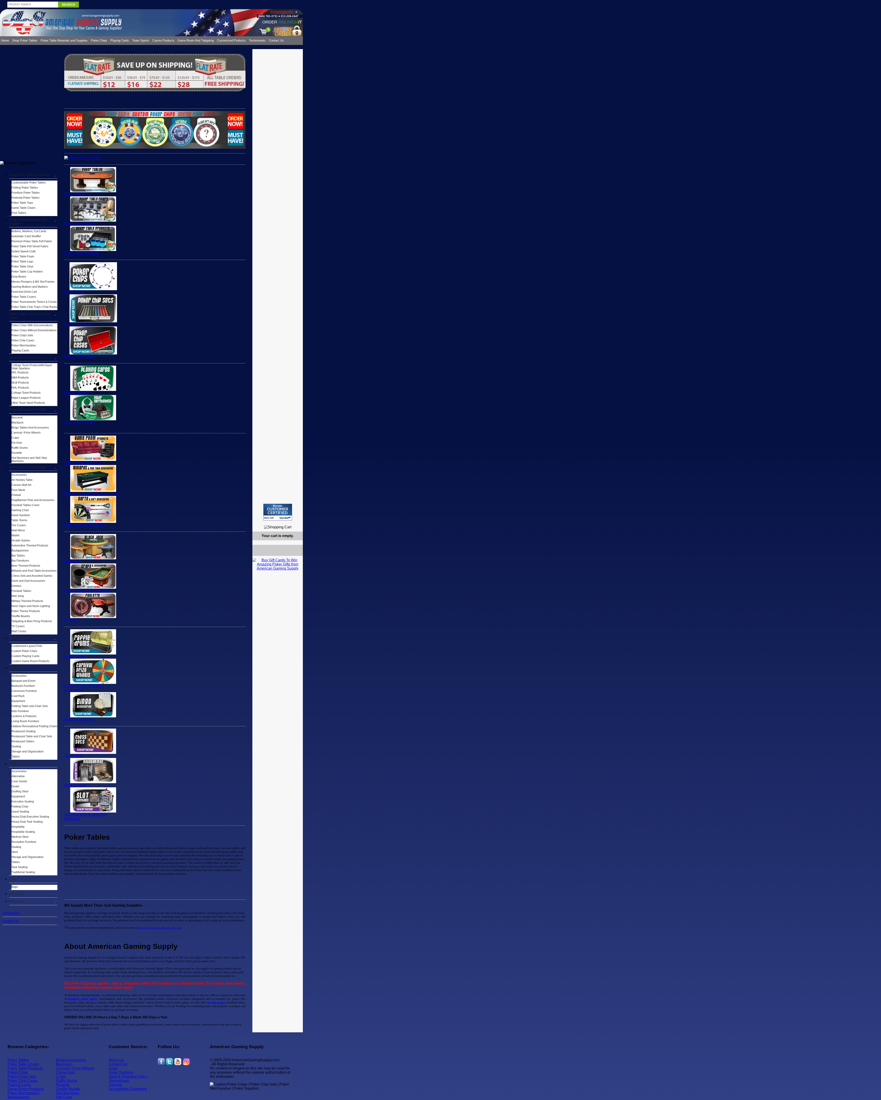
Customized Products (231, 40)
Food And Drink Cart (24, 291)
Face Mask (18, 490)
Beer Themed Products (25, 565)
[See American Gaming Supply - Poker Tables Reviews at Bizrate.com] (277, 512)
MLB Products (20, 382)
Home (5, 40)
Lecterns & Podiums (23, 716)
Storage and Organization (27, 751)
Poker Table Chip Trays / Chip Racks (34, 307)
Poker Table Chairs (79, 224)
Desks (15, 786)
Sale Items (17, 901)
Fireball (16, 495)
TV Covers (18, 626)
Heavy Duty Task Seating (27, 821)
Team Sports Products (25, 357)
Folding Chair (19, 806)
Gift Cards (16, 894)
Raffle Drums (19, 447)
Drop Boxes (18, 276)
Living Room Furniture (25, 721)
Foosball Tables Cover (25, 505)
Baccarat (16, 417)
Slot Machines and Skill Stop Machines (29, 459)
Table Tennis (19, 520)
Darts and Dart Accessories (28, 580)
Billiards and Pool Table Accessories (34, 570)
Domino (16, 586)
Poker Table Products (81, 253)
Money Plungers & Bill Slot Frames (33, 281)
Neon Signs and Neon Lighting (30, 606)
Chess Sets (73, 756)
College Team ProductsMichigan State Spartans (31, 367)
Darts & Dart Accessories (84, 525)
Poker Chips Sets (22, 335)
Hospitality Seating (23, 831)
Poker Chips (99, 40)
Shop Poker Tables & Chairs (29, 175)
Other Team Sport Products (28, 402)
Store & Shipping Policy (128, 1076)
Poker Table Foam (22, 256)
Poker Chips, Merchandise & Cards (29, 315)
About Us (116, 1060)
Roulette (16, 452)
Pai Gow (16, 442)
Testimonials (257, 40)
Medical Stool (19, 836)
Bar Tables (18, 555)
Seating (16, 746)
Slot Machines (67, 1093)
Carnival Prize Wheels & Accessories (84, 688)
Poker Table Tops (22, 202)
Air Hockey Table (22, 480)
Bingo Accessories (79, 719)
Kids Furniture (20, 711)
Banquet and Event (23, 680)
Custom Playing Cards (25, 656)
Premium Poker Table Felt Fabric (31, 241)
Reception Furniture (23, 842)
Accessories (19, 474)
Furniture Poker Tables (25, 192)
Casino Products (163, 40)
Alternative (18, 776)
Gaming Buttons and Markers (29, 286)
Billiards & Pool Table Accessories (92, 494)
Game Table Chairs (23, 207)
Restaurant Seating (23, 731)
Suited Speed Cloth (23, 251)
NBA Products (20, 377)
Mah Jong (17, 596)
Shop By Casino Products (27, 410)
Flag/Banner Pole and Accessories (32, 500)
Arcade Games (20, 540)
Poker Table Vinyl (22, 266)
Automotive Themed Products (29, 545)
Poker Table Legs (22, 261)
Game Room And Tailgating (196, 40)
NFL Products (19, 372)
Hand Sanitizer (20, 515)
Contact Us (276, 40)
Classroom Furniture (24, 691)
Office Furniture (20, 763)
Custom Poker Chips (24, 651)
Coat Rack (18, 696)
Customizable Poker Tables (28, 182)
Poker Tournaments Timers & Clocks (34, 302)
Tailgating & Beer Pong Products (31, 621)
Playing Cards (119, 40)
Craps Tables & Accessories (87, 591)
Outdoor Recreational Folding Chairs (34, 726)
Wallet (15, 535)
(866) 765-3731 (268, 16)
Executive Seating (22, 801)
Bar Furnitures (20, 560)
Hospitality (18, 826)
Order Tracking (121, 1072)
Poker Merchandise (23, 345)
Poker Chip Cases (22, 340)
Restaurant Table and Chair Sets (31, 736)
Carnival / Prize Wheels (26, 432)
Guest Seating (20, 811)
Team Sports (140, 40)
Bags (14, 886)
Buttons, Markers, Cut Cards (28, 231)
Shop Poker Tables (24, 40)
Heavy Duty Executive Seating (30, 816)
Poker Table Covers (23, 296)
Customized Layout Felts (26, 646)
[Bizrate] (296, 522)
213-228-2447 (289, 16)
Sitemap (115, 1085)
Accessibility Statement (128, 1089)
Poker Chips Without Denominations (34, 330)
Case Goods (19, 781)
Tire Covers (18, 525)
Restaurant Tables (22, 741)
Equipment (18, 701)
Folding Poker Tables (24, 187)
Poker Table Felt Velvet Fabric (29, 246)
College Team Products (26, 392)
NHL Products (20, 387)
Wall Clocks (18, 631)
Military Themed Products (27, 601)
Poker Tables (75, 194)
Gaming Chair (20, 510)
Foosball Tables (21, 591)
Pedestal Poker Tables (25, 197)
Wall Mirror (18, 530)
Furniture (15, 668)
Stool (14, 852)
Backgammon (20, 550)
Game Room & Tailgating (27, 467)
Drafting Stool (19, 791)
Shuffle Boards (20, 616)
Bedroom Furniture (23, 686)
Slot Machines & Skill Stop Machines (85, 817)
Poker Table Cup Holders (27, 271)
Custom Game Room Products (30, 661)
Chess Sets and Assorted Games (31, 575)
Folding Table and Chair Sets (29, 706)
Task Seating (19, 867)
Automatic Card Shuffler (26, 236)
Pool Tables (18, 212)
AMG (13, 879)
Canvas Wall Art (21, 485)
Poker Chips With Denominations (32, 325)
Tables (15, 756)
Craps (15, 437)
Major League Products (26, 397)
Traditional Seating (23, 872)
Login (113, 1068)
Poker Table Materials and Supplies (64, 40)
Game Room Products (82, 463)
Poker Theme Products (25, 611)
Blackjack (17, 422)
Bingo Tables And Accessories (30, 427)
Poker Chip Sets (77, 324)
